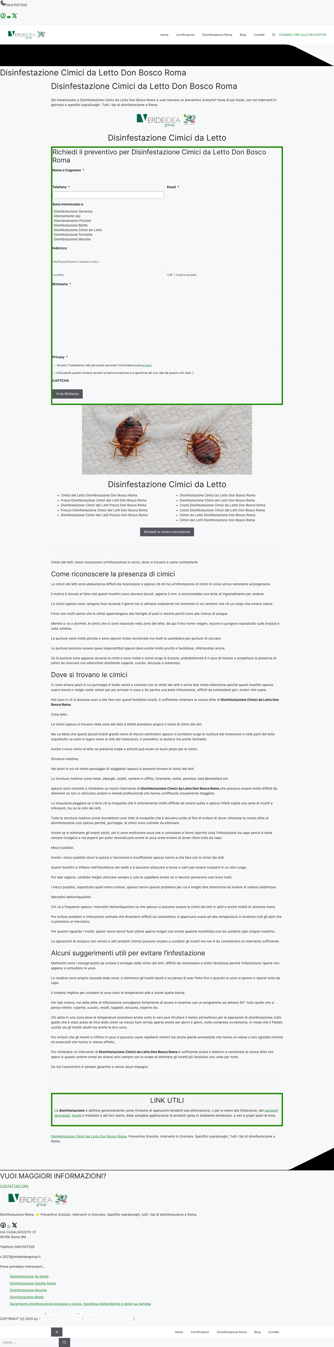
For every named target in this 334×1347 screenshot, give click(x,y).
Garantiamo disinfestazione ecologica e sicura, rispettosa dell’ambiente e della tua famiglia (80, 1304)
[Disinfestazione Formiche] (166, 234)
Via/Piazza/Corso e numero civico (76, 261)
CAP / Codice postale (181, 274)
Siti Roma (143, 1319)
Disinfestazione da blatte (29, 1276)
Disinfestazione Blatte (27, 1297)
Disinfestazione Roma (217, 35)
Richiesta (61, 284)
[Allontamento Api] (166, 216)
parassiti (271, 1110)
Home (164, 35)
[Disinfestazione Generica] (166, 211)
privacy (147, 365)
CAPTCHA (60, 381)
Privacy (60, 357)
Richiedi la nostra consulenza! (167, 532)
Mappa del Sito (92, 1314)
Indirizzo (59, 248)
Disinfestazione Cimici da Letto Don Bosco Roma (89, 1136)
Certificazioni (185, 35)
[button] (273, 35)
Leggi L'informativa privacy (22, 1314)
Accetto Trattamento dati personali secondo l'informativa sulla (104, 365)
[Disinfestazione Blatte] (166, 225)
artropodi (62, 1115)
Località (58, 274)
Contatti (259, 35)
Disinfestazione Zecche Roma (33, 1283)
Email (173, 187)
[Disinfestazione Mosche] (166, 239)
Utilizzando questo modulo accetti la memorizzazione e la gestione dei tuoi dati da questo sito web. (125, 373)
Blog (243, 35)
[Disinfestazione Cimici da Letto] (166, 230)
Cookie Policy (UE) (62, 1314)
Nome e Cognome (68, 170)
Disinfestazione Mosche (28, 1290)
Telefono (61, 187)
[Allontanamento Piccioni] (166, 220)
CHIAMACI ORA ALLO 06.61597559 (302, 35)
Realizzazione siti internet (61, 1319)
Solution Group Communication (108, 1319)
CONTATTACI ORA (14, 1186)
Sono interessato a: (68, 204)
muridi (76, 1115)
